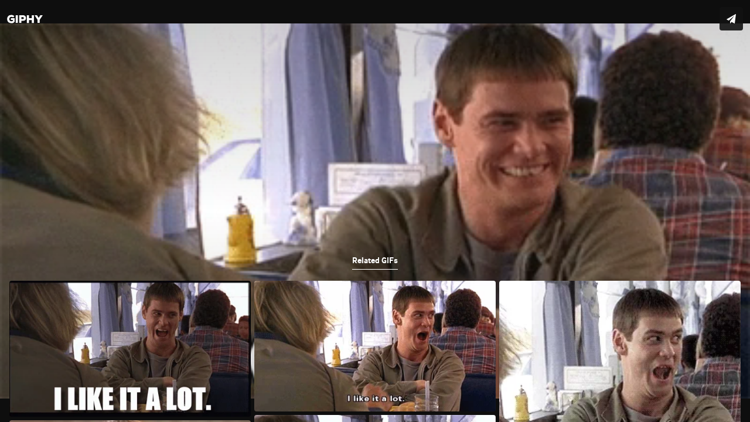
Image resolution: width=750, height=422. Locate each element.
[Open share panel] (731, 18)
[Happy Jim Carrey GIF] (375, 211)
